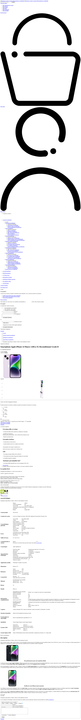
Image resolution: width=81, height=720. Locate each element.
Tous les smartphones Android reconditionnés (16, 240)
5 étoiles (19, 703)
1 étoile (2, 703)
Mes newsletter (5, 10)
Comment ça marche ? (9, 214)
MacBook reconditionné (12, 231)
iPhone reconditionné (12, 230)
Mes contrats (5, 7)
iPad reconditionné (11, 233)
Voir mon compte (3, 3)
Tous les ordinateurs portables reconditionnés (16, 246)
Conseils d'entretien (4, 285)
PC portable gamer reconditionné (14, 244)
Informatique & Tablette (7, 277)
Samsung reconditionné (9, 235)
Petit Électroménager (7, 273)
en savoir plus (39, 542)
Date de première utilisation (18, 706)
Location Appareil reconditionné (9, 335)
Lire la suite (2, 694)
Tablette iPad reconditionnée (13, 261)
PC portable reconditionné (12, 245)
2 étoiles (6, 703)
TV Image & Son (6, 275)
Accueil (6, 221)
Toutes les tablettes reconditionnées (14, 263)
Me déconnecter (3, 12)
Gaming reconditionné (9, 253)
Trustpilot (2, 331)
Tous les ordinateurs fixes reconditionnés (15, 252)
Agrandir (2, 378)
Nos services (7, 215)
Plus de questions (3, 299)
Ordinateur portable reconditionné (11, 241)
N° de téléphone (17, 314)
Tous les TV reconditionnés (13, 268)
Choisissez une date (18, 321)
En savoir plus (5, 465)
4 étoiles (15, 703)
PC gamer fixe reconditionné (13, 250)
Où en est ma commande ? (8, 297)
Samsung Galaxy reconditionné (13, 226)
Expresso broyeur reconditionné (11, 269)
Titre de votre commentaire (18, 705)
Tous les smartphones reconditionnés (14, 227)
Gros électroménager (7, 271)
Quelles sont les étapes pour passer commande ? (12, 295)
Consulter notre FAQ (9, 217)
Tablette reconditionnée (9, 259)
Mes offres (5, 8)
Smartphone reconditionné (10, 223)
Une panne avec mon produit (10, 310)
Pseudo (14, 704)
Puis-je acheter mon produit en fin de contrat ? (11, 296)
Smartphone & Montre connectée (9, 279)
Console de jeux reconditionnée (13, 257)
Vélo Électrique (6, 283)
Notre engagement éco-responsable (11, 216)
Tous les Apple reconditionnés (13, 234)
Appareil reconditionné (7, 219)
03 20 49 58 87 (28, 301)
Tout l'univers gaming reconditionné (14, 258)
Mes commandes (6, 9)
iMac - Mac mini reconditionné (13, 232)
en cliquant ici (51, 699)
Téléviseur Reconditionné (10, 264)
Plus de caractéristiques (4, 635)
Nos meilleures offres (7, 281)
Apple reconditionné (9, 228)
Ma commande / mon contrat (10, 309)
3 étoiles (11, 703)
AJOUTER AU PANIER (5, 422)
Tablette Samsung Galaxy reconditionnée (15, 239)
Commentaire (4, 715)
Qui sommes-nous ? (4, 287)
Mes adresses (5, 6)
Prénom (16, 311)
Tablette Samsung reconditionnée (14, 262)
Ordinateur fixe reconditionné (10, 247)
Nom (15, 312)
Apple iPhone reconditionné (13, 225)
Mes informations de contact (8, 5)
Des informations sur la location (10, 307)
